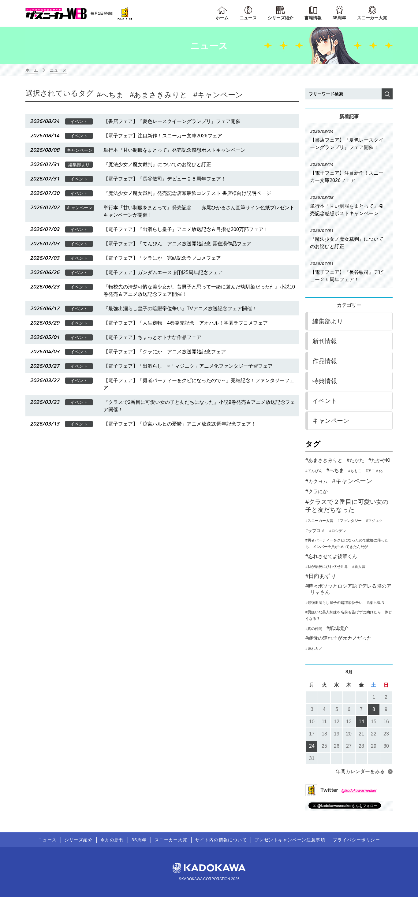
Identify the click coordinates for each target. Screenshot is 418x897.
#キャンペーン (352, 481)
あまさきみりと (160, 95)
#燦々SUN (375, 603)
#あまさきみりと (323, 460)
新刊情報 (324, 341)
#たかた (355, 460)
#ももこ (354, 471)
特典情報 (324, 381)
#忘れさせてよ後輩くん (331, 556)
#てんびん (313, 471)
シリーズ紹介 (280, 17)
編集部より (327, 321)
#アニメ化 (374, 471)
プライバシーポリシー (356, 839)
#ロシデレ (337, 531)
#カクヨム (316, 481)
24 (312, 746)
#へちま (335, 470)
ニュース (248, 17)
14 (361, 721)
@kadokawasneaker (358, 790)
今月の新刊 (112, 839)
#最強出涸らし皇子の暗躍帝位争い (334, 603)
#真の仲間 (313, 629)
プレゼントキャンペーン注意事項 (290, 839)
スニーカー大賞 (372, 17)
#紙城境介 (338, 628)
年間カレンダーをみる (360, 771)
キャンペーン (220, 95)
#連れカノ (313, 648)
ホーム (222, 17)
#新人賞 (358, 566)
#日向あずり (320, 576)
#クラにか (316, 491)
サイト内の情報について (221, 839)
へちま (112, 95)
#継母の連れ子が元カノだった (338, 638)
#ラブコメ (315, 530)
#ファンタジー (350, 521)
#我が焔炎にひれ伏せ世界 (326, 566)
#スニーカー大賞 (319, 521)
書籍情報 (313, 17)
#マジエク (374, 521)
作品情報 (324, 361)
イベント (324, 400)
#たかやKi (379, 460)
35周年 (339, 17)
